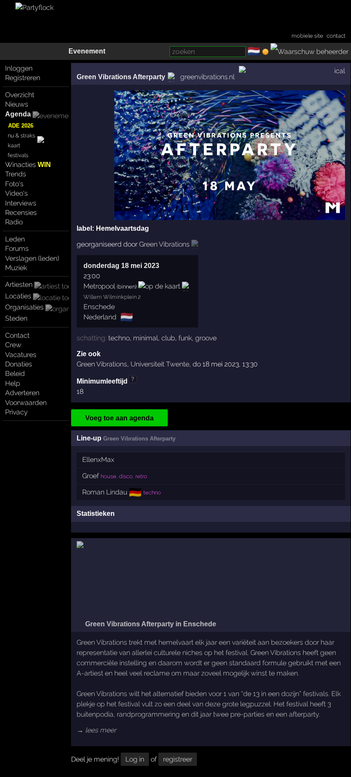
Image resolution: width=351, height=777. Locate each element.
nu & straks (21, 135)
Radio (14, 222)
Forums (17, 248)
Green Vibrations (102, 364)
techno (119, 338)
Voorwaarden (26, 403)
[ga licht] (265, 51)
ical (339, 71)
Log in (134, 759)
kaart (14, 145)
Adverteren (22, 393)
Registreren (22, 78)
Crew (13, 345)
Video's (16, 193)
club (168, 338)
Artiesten (19, 284)
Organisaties (24, 307)
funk (185, 338)
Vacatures (20, 355)
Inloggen (19, 68)
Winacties (28, 165)
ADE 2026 (20, 125)
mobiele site (307, 36)
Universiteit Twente (160, 364)
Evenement (86, 51)
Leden (15, 239)
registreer (177, 759)
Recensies (21, 212)
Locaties (18, 296)
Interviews (20, 203)
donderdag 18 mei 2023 (121, 265)
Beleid (15, 373)
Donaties (18, 364)
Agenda (18, 114)
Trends (15, 174)
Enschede (99, 307)
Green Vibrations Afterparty (121, 76)
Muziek (16, 268)
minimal (145, 338)
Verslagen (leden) (32, 258)
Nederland (99, 317)
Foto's (14, 184)
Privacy (16, 412)
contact (336, 36)
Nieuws (16, 104)
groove (206, 338)
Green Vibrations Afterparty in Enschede (149, 624)
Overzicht (19, 95)
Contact (17, 335)
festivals (18, 155)
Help (12, 383)
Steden (16, 318)
